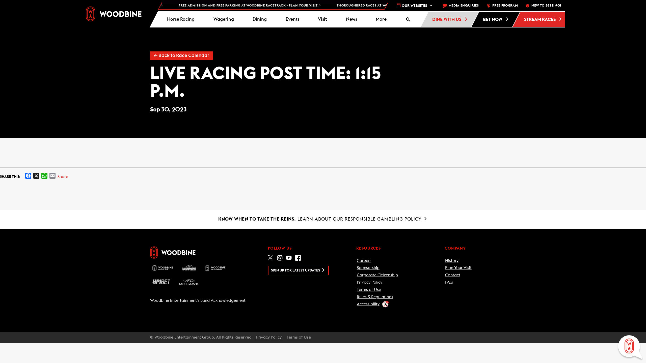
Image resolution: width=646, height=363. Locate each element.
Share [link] (63, 177)
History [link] (452, 261)
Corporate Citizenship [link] (377, 275)
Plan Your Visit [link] (458, 268)
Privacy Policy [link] (369, 282)
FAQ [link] (449, 282)
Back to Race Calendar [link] (181, 55)
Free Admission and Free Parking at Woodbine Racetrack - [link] (241, 5)
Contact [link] (452, 275)
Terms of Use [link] (369, 290)
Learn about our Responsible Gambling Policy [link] (320, 219)
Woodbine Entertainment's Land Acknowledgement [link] (198, 300)
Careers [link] (364, 261)
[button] (381, 19)
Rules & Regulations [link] (375, 297)
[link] (114, 13)
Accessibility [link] (368, 304)
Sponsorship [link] (368, 268)
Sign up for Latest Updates (296, 270)
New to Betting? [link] (546, 5)
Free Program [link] (505, 5)
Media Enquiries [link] (464, 5)
